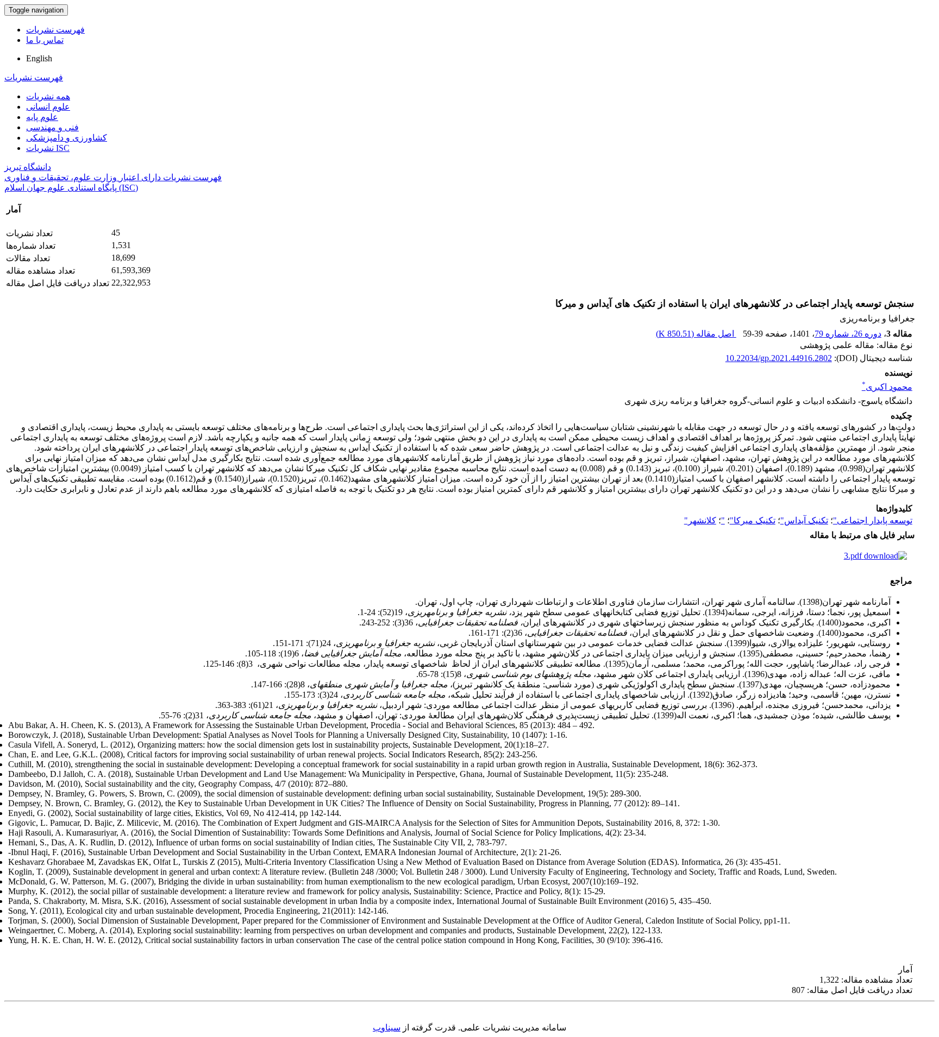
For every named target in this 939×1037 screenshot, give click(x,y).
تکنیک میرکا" (752, 520)
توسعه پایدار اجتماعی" (872, 520)
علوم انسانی (48, 106)
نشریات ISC (48, 148)
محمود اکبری (887, 386)
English (39, 58)
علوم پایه (42, 117)
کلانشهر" (700, 520)
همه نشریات (48, 96)
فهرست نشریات (55, 29)
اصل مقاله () (696, 333)
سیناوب (386, 1027)
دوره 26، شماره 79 (848, 333)
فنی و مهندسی (52, 127)
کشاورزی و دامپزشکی (66, 137)
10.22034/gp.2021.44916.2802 (778, 358)
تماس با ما (45, 40)
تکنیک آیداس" (804, 520)
